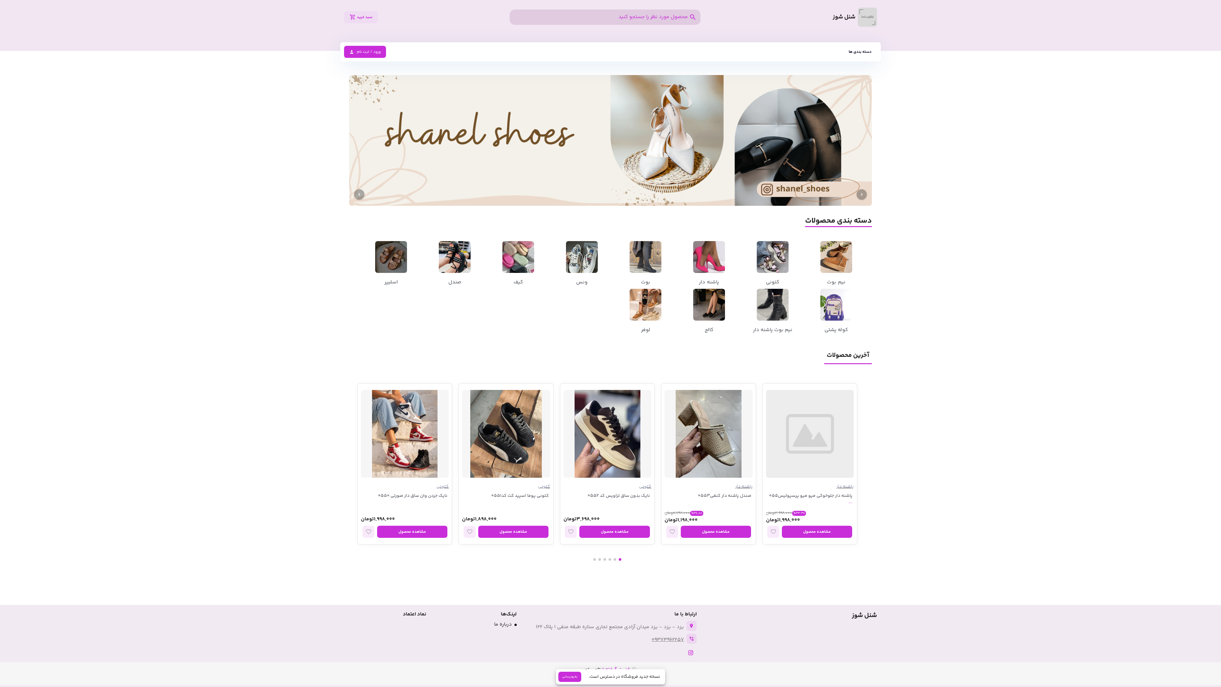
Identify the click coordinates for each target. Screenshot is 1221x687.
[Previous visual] (862, 194)
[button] (860, 52)
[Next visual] (359, 194)
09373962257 (668, 640)
